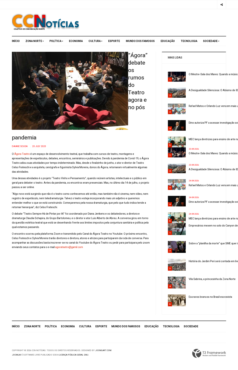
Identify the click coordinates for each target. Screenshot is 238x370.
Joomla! (16, 354)
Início (16, 41)
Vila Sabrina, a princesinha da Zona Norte (212, 279)
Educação (168, 41)
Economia (76, 41)
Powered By (209, 353)
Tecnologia (189, 41)
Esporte (114, 41)
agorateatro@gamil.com (69, 247)
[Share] (221, 4)
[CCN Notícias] (45, 21)
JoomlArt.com (103, 350)
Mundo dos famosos (140, 41)
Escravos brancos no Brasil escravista (210, 297)
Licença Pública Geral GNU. (74, 354)
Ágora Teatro (22, 154)
